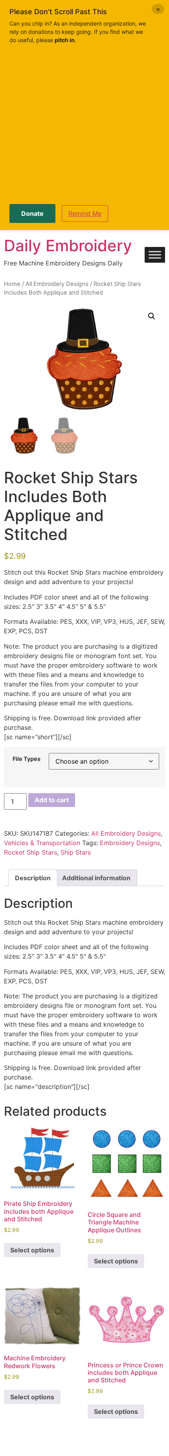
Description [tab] (33, 878)
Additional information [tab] (96, 878)
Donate (32, 213)
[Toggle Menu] (155, 255)
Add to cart (52, 800)
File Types (26, 759)
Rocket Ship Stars (30, 852)
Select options (32, 1250)
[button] (152, 316)
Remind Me (84, 213)
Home (12, 283)
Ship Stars (76, 852)
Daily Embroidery (68, 245)
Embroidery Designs (130, 843)
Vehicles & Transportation (42, 843)
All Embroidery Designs (57, 283)
